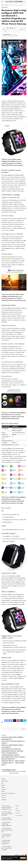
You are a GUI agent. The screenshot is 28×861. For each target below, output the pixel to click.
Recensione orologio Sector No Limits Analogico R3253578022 (7, 813)
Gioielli (3, 787)
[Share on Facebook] (5, 28)
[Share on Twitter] (8, 28)
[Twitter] (23, 855)
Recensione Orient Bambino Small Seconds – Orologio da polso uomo (7, 807)
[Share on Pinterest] (10, 28)
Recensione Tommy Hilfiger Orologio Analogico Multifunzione (7, 824)
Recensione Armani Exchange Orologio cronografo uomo (6, 842)
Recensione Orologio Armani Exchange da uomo (6, 836)
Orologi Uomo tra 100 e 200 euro (8, 793)
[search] (17, 1)
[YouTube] (25, 855)
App (2, 783)
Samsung (3, 797)
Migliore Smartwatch (14, 1)
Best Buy (3, 785)
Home (3, 5)
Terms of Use (9, 858)
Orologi (3, 791)
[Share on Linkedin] (12, 28)
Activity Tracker (5, 781)
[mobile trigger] (3, 1)
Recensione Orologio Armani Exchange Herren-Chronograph (7, 848)
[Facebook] (21, 855)
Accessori (3, 779)
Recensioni (4, 795)
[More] (5, 31)
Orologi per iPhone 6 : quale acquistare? (13, 761)
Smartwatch (6, 5)
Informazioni (4, 789)
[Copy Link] (15, 28)
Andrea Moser (6, 34)
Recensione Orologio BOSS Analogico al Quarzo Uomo (7, 830)
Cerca (23, 729)
